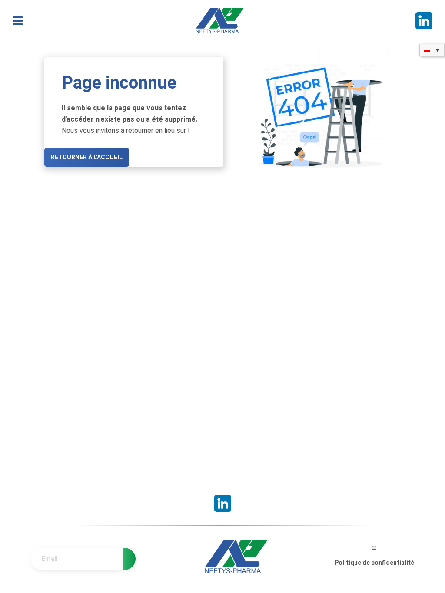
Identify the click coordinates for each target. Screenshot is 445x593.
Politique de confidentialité (374, 562)
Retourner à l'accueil (87, 157)
